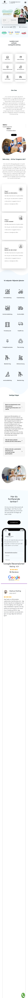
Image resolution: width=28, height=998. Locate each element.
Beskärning (7, 364)
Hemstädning (7, 297)
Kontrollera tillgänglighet (22, 21)
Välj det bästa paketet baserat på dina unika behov (13, 440)
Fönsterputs (7, 330)
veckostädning (7, 380)
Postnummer (13, 20)
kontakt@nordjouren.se (15, 1)
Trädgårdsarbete (7, 347)
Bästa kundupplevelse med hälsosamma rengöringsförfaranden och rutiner (13, 407)
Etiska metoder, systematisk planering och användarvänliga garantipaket (13, 451)
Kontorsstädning (7, 314)
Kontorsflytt (20, 314)
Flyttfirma (20, 330)
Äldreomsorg (20, 364)
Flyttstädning (20, 297)
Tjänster (4, 19)
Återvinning (20, 347)
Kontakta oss (14, 522)
